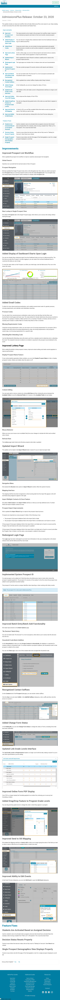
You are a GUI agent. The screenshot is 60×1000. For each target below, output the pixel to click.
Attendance (12, 984)
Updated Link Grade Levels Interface (9, 91)
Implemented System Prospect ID (10, 69)
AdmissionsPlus (25, 10)
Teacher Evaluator (30, 987)
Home (56, 6)
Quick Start (12, 978)
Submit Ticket (47, 979)
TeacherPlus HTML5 (30, 979)
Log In (56, 2)
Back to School (30, 978)
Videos (47, 978)
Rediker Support (5, 10)
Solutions (12, 10)
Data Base (12, 979)
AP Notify (12, 989)
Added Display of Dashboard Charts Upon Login (10, 41)
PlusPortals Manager (30, 986)
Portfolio (13, 991)
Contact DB (12, 981)
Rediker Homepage (30, 995)
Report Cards (13, 986)
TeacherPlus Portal (30, 983)
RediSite (30, 991)
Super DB (12, 983)
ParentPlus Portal (30, 984)
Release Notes (18, 10)
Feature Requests (47, 984)
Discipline (12, 987)
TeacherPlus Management (30, 981)
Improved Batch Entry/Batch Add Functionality (9, 75)
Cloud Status (47, 981)
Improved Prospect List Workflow (9, 35)
